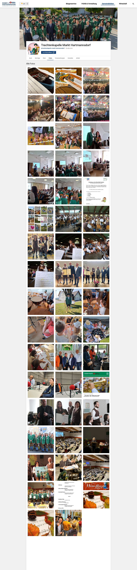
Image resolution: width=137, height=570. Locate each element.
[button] (68, 28)
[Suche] (133, 3)
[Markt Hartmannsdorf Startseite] (9, 3)
